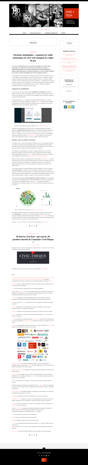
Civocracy (14, 277)
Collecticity (14, 297)
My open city (28, 279)
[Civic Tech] (44, 26)
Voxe (13, 319)
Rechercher (69, 43)
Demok (29, 365)
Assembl (13, 363)
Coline (37, 63)
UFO (13, 414)
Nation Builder (21, 369)
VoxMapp (38, 279)
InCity (13, 403)
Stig (12, 431)
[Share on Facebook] (32, 226)
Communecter (19, 277)
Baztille (13, 302)
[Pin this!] (36, 226)
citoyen (50, 281)
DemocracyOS (15, 374)
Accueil (24, 33)
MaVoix (23, 302)
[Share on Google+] (34, 226)
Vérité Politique (36, 319)
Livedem (13, 423)
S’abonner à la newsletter (51, 33)
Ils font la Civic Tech (33, 233)
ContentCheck (19, 408)
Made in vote (29, 277)
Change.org (14, 284)
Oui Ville (51, 277)
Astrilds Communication (46, 452)
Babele (13, 420)
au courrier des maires (31, 135)
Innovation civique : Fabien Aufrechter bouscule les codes (69, 54)
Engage (13, 391)
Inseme (13, 288)
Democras (14, 405)
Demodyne (14, 396)
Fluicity (24, 277)
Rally (47, 99)
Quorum (13, 307)
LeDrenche (14, 325)
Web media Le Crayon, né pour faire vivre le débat (69, 62)
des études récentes (44, 215)
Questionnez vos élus (16, 399)
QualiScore (14, 311)
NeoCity (33, 279)
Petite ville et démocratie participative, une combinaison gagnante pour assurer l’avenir (69, 58)
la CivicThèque (44, 268)
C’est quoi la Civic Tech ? (35, 33)
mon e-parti (16, 431)
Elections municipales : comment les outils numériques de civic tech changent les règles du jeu (33, 57)
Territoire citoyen (15, 279)
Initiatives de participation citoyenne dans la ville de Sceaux (69, 70)
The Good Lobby (22, 291)
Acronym (48, 158)
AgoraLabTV (50, 325)
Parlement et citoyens (28, 320)
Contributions (33, 52)
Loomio (13, 417)
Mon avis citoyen (45, 277)
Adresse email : (69, 84)
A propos (63, 33)
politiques (33, 376)
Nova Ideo (39, 277)
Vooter (41, 279)
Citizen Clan (18, 391)
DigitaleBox (14, 369)
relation (44, 314)
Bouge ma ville (22, 279)
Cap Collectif (18, 363)
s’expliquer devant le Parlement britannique (38, 156)
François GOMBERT (36, 244)
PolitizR (13, 426)
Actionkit (24, 99)
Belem (13, 380)
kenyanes (29, 154)
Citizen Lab (45, 222)
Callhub (42, 158)
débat (36, 411)
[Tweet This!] (30, 226)
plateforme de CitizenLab (42, 125)
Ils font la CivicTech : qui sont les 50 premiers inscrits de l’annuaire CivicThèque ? (33, 239)
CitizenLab (38, 101)
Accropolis (40, 385)
